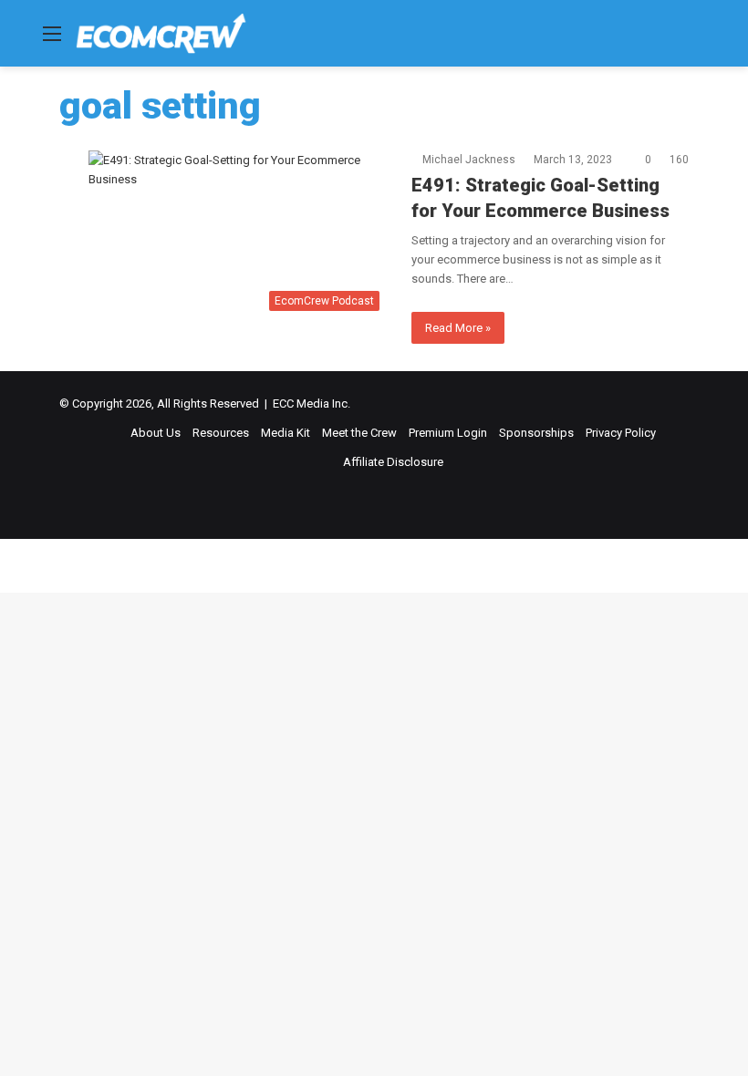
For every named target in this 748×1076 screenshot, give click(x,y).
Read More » (458, 328)
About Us (155, 433)
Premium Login (448, 433)
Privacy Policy (621, 433)
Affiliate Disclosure (393, 462)
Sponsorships (536, 433)
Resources (220, 433)
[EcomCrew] (161, 33)
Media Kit (285, 433)
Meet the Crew (359, 433)
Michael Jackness (468, 159)
